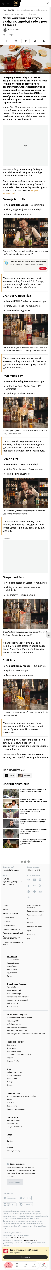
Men (4, 10)
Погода (9, 976)
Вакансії (30, 923)
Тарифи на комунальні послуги (19, 1055)
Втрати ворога (12, 1006)
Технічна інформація (34, 915)
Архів (29, 931)
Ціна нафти (11, 1045)
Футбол (10, 1141)
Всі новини (12, 957)
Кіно (9, 1069)
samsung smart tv (26, 1204)
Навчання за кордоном (16, 1109)
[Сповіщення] (48, 3)
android (10, 1198)
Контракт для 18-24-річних (17, 1027)
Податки (10, 1058)
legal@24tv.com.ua (30, 1240)
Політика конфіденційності (13, 933)
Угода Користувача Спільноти (34, 906)
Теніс (9, 1144)
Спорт (9, 1135)
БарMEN (11, 10)
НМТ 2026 (10, 1103)
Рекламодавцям (8, 925)
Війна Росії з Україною (17, 984)
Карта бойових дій (14, 990)
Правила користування (11, 929)
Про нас (6, 905)
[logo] (15, 3)
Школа (9, 1099)
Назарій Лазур (13, 29)
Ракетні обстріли (13, 987)
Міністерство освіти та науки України (21, 1096)
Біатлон (10, 1148)
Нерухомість (12, 1117)
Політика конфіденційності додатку (13, 943)
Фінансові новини (14, 1051)
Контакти (30, 919)
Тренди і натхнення (14, 1127)
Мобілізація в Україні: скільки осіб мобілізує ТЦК (26, 1034)
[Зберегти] (44, 41)
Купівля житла (12, 1123)
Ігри (28, 938)
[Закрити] (46, 1250)
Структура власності (34, 927)
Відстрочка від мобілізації (17, 1031)
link (28, 879)
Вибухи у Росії (12, 1003)
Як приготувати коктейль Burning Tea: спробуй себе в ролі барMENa (25, 756)
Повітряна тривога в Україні (18, 997)
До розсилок (15, 1182)
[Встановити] (25, 1254)
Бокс (8, 1138)
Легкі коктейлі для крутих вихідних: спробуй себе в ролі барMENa (32, 10)
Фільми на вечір (13, 1079)
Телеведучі (7, 921)
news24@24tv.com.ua (11, 870)
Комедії (10, 1082)
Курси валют (12, 1048)
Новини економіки (15, 1042)
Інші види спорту (13, 1151)
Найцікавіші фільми (14, 1072)
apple (26, 1198)
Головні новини (13, 960)
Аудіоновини (12, 973)
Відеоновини (12, 969)
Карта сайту (31, 934)
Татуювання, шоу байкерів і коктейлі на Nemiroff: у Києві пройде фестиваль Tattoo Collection (23, 172)
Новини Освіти (13, 1093)
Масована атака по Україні (17, 1000)
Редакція (6, 909)
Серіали (10, 1085)
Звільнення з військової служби (19, 1018)
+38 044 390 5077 (33, 870)
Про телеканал (8, 917)
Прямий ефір (12, 966)
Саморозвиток (12, 1106)
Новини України (13, 963)
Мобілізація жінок (14, 1024)
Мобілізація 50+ (13, 1021)
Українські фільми (14, 1075)
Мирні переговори (14, 994)
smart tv (10, 1204)
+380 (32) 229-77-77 (17, 1238)
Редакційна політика (10, 913)
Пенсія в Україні (13, 1061)
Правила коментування (35, 911)
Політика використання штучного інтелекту (11, 937)
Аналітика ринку (13, 1120)
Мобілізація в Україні (17, 1014)
